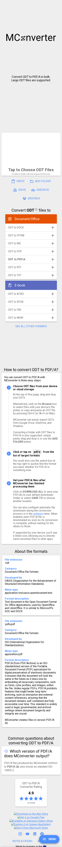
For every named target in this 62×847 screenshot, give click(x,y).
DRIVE (22, 190)
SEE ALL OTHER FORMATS (31, 326)
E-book (20, 285)
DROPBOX (33, 198)
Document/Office (27, 219)
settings (38, 513)
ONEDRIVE (42, 190)
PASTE (20, 181)
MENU (52, 839)
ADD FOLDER (42, 181)
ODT (30, 210)
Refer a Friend (22, 841)
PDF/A (37, 451)
